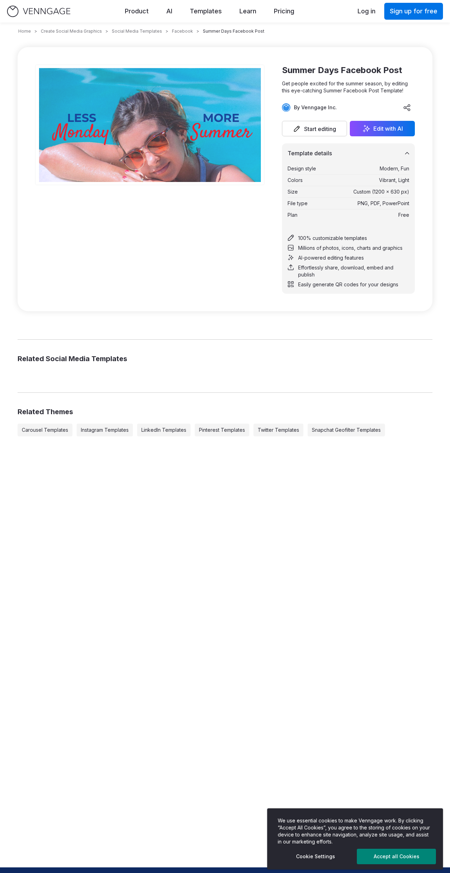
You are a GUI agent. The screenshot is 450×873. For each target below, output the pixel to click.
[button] (314, 128)
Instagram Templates (105, 430)
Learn (247, 11)
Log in (366, 11)
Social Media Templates (137, 31)
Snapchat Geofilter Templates (346, 430)
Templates (206, 11)
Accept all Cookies (396, 856)
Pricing (284, 11)
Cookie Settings (315, 856)
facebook (182, 31)
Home (24, 31)
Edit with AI (388, 128)
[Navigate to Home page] (38, 11)
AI (169, 11)
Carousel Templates (45, 430)
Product (137, 11)
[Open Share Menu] (407, 107)
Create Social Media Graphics (71, 31)
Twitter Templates (278, 430)
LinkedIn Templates (163, 430)
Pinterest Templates (222, 430)
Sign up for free (413, 11)
